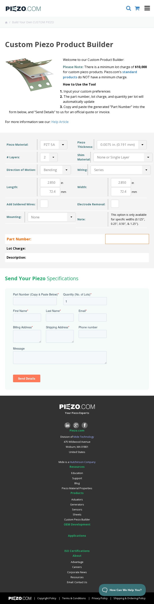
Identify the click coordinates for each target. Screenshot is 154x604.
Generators (77, 504)
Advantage (77, 562)
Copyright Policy (46, 598)
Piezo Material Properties (77, 488)
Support (77, 478)
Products (77, 493)
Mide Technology (83, 437)
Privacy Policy (99, 598)
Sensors (77, 509)
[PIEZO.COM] (23, 9)
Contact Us (80, 582)
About (77, 556)
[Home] (6, 22)
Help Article (60, 122)
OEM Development (77, 524)
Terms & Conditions (74, 598)
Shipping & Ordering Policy (129, 598)
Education (77, 473)
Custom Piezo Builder (77, 519)
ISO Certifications (77, 551)
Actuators (77, 499)
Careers (77, 567)
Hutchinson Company (82, 462)
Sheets (77, 514)
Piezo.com (77, 430)
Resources (77, 467)
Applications (77, 535)
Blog (77, 483)
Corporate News (77, 572)
